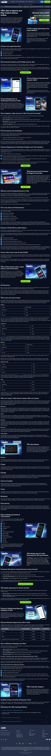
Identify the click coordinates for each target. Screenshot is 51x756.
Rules (30, 732)
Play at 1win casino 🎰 (25, 281)
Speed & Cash (30, 4)
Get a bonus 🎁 (25, 186)
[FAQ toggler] (46, 710)
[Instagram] (6, 739)
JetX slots (9, 392)
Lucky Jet (25, 4)
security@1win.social (19, 735)
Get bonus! (45, 20)
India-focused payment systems (16, 612)
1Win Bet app (23, 507)
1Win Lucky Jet (3, 336)
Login (42, 1)
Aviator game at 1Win (6, 317)
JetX (22, 4)
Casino (27, 1)
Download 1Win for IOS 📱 (25, 602)
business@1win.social (19, 736)
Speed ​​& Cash (19, 374)
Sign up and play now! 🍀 (25, 72)
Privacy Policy (31, 735)
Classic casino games (12, 271)
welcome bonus (29, 193)
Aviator (20, 4)
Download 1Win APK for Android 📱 (25, 584)
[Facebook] (1, 739)
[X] (3, 739)
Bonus (17, 1)
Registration (31, 1)
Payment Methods (22, 1)
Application (13, 1)
